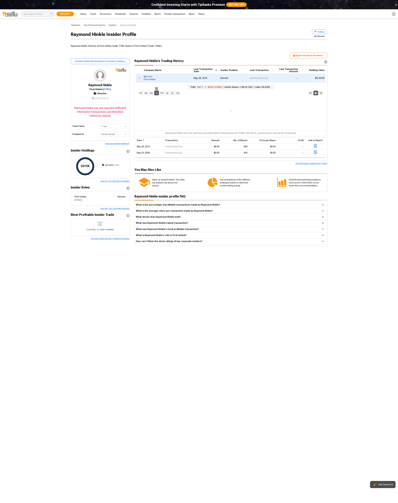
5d (140, 93)
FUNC (107, 89)
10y (177, 93)
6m (151, 93)
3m (146, 93)
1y (156, 92)
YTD (162, 93)
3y (167, 93)
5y (172, 93)
